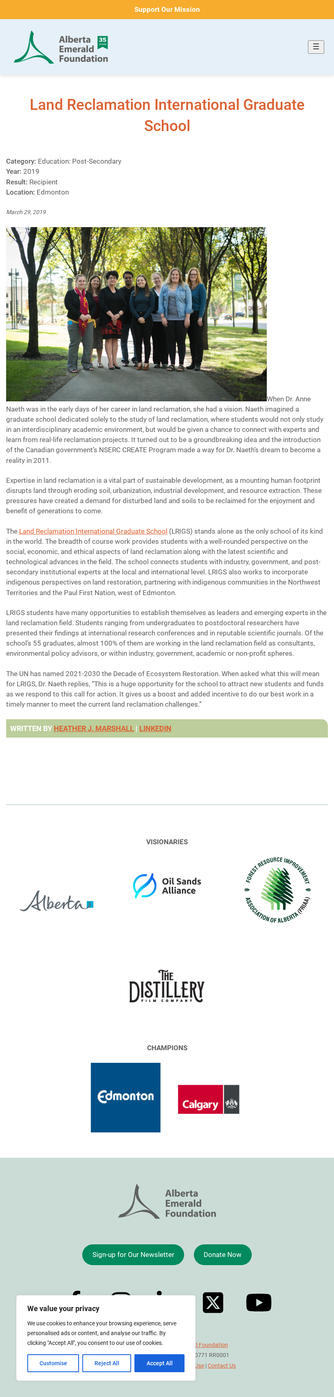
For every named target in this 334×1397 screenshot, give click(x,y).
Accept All (160, 1363)
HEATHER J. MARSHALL (94, 728)
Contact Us (222, 1365)
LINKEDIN (155, 728)
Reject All (106, 1363)
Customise (53, 1363)
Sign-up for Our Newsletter (133, 1254)
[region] (106, 1338)
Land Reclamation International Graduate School (93, 531)
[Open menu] (316, 47)
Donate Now (223, 1254)
